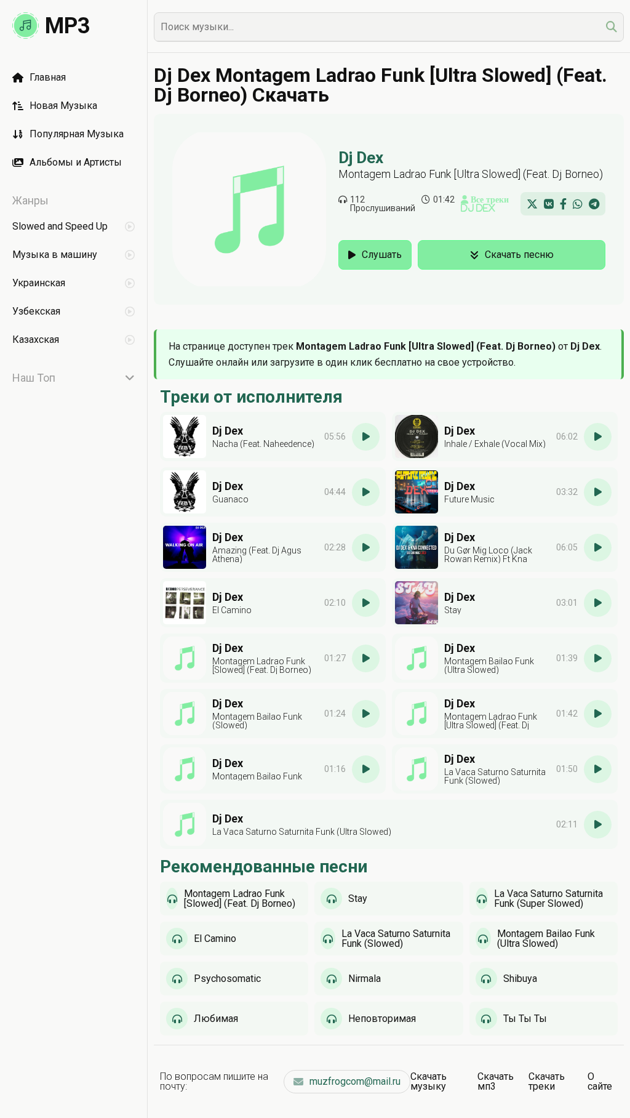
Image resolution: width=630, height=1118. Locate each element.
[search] (611, 27)
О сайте (600, 1081)
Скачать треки (546, 1081)
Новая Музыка (63, 105)
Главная (48, 77)
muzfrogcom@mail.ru (355, 1081)
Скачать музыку (428, 1081)
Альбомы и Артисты (76, 162)
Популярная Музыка (77, 134)
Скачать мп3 (495, 1081)
